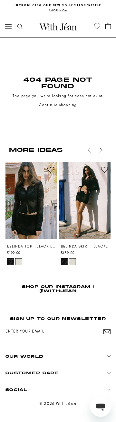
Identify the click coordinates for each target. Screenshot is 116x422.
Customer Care (32, 372)
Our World (24, 356)
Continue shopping (58, 104)
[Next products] (101, 150)
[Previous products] (89, 150)
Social (16, 389)
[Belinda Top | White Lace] (18, 261)
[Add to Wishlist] (50, 169)
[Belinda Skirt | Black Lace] (85, 200)
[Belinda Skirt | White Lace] (72, 261)
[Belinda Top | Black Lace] (31, 200)
